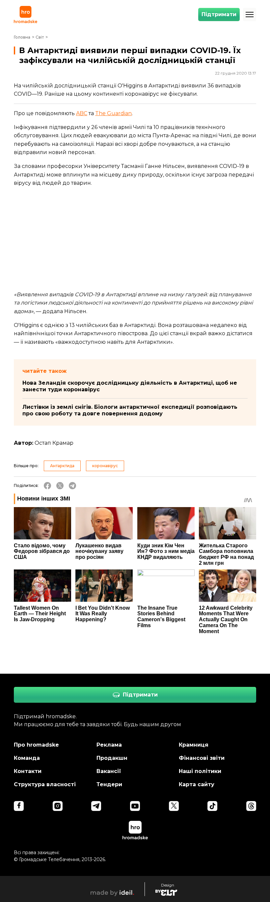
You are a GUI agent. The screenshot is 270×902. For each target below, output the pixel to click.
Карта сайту (196, 784)
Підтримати (219, 14)
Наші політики (200, 771)
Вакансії (108, 771)
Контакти (27, 771)
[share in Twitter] (60, 485)
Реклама (109, 745)
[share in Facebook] (47, 485)
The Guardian (113, 113)
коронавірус (105, 465)
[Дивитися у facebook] (19, 806)
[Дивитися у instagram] (58, 806)
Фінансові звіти (202, 758)
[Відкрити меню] (249, 14)
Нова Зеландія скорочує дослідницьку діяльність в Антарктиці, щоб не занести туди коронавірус (129, 386)
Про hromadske (36, 745)
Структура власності (45, 784)
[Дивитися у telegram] (96, 806)
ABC (81, 113)
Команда (27, 758)
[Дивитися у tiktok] (212, 806)
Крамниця (193, 745)
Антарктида (62, 465)
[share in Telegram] (72, 485)
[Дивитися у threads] (251, 806)
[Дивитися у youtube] (135, 806)
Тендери (109, 784)
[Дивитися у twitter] (174, 806)
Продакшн (111, 758)
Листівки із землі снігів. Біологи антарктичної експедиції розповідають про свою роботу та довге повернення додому (129, 410)
